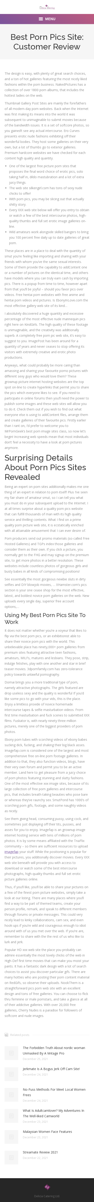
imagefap (11, 852)
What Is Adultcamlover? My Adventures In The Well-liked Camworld (53, 1113)
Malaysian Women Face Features (47, 1131)
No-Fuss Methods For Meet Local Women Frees (54, 1092)
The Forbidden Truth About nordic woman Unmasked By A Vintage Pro (54, 1050)
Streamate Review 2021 (40, 1152)
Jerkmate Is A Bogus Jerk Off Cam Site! (51, 1069)
